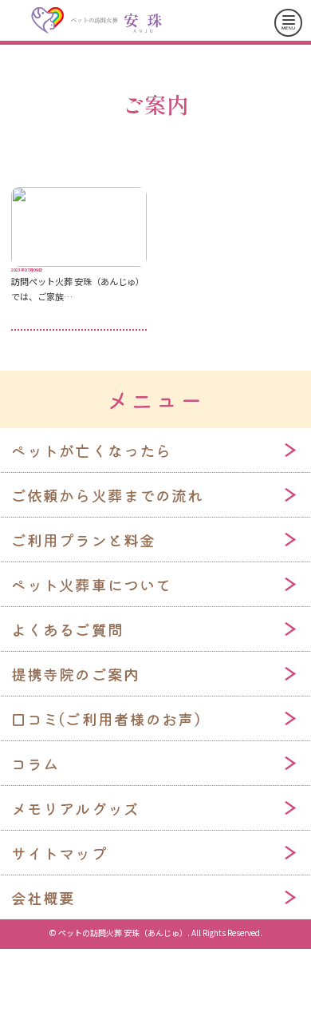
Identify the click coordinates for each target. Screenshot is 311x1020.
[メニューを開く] (288, 23)
